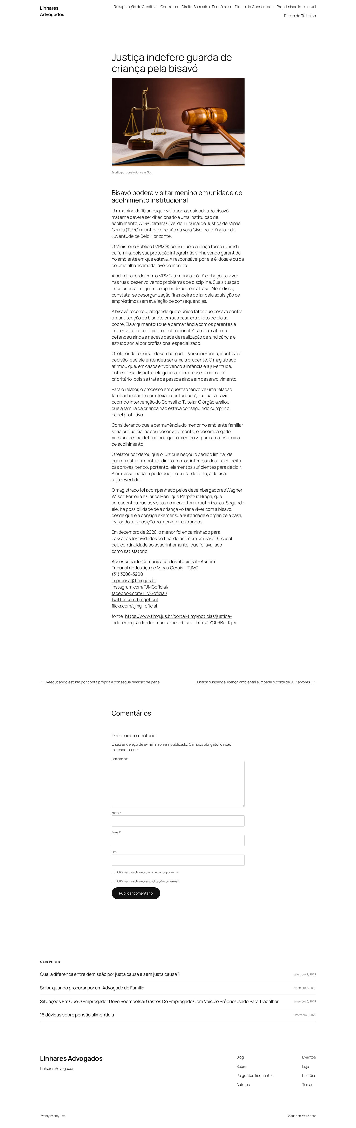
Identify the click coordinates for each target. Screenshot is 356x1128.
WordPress (309, 1116)
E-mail (117, 832)
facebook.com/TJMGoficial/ (139, 593)
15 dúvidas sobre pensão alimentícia (77, 1014)
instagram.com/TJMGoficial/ (140, 587)
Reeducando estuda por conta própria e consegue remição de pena (103, 681)
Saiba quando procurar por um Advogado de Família (92, 987)
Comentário (120, 759)
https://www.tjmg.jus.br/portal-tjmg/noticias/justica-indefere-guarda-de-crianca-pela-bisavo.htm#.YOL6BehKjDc (175, 619)
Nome (116, 813)
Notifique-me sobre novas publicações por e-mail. (147, 881)
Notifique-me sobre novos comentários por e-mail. (148, 872)
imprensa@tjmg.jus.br (134, 580)
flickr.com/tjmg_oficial (134, 606)
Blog (149, 172)
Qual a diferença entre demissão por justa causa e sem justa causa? (109, 974)
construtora (133, 172)
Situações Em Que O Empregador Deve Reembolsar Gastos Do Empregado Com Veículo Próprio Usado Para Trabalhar (159, 1001)
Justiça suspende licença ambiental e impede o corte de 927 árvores (253, 681)
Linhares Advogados (52, 11)
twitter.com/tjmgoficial (135, 599)
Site (114, 852)
